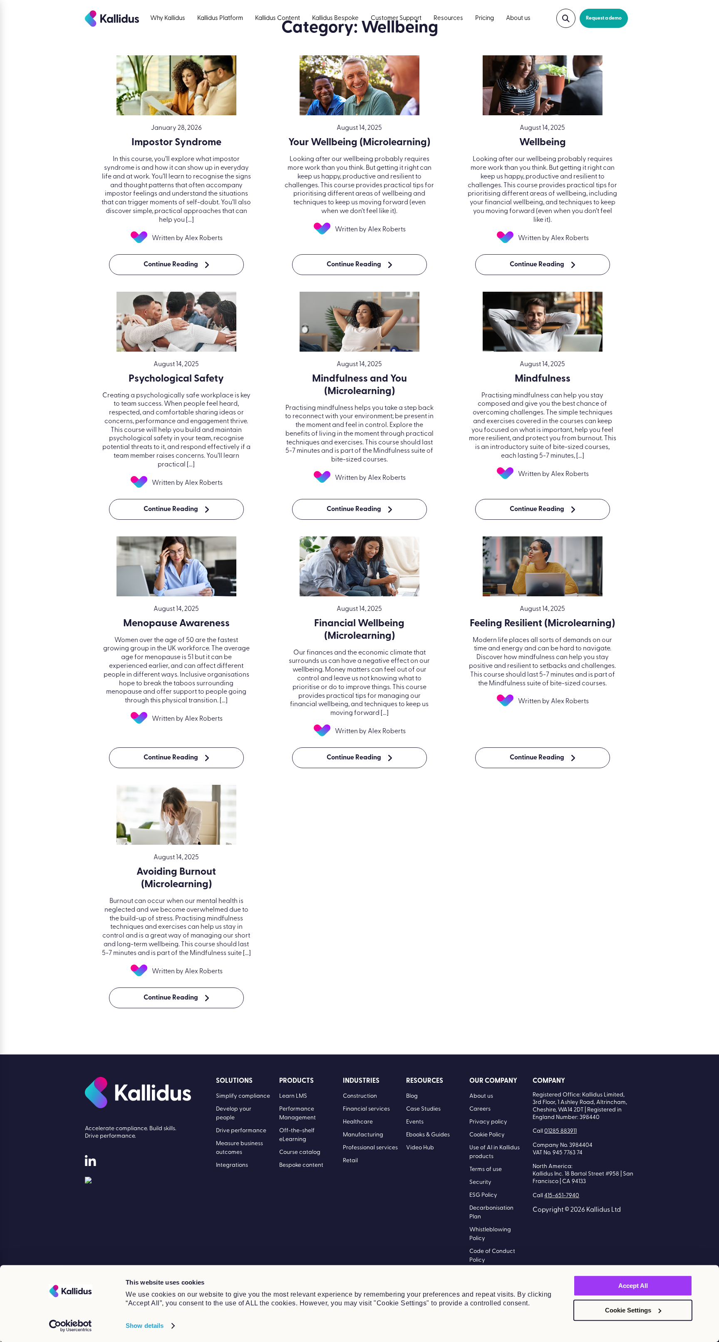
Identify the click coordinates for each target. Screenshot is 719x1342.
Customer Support (396, 18)
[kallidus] (90, 1162)
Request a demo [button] (604, 18)
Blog (412, 1096)
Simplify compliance (243, 1096)
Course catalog (299, 1152)
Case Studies (423, 1109)
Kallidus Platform (220, 18)
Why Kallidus (167, 18)
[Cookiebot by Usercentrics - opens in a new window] (70, 1326)
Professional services (370, 1148)
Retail (350, 1161)
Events (415, 1122)
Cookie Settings (628, 1310)
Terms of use (485, 1169)
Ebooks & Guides (428, 1135)
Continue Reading (171, 264)
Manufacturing (363, 1135)
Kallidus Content (277, 18)
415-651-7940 (561, 1196)
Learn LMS (293, 1096)
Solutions (234, 1081)
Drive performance (241, 1131)
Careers (480, 1109)
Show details (145, 1325)
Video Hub (420, 1148)
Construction (360, 1096)
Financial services (366, 1109)
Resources (448, 18)
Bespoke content (301, 1165)
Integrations (232, 1165)
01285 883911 (560, 1131)
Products (296, 1081)
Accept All (633, 1285)
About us (518, 18)
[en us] (88, 1181)
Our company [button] (493, 1081)
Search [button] (566, 18)
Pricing (484, 18)
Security (480, 1182)
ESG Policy (483, 1195)
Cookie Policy (487, 1135)
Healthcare (358, 1122)
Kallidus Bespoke (335, 18)
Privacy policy (488, 1122)
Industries (361, 1081)
